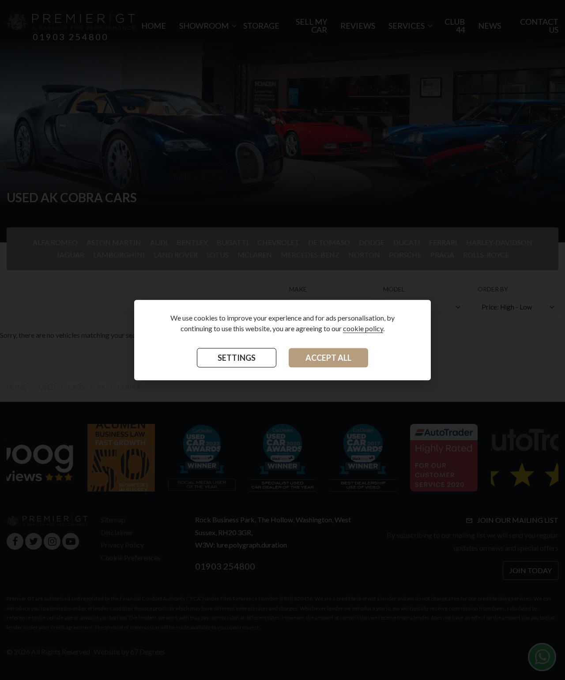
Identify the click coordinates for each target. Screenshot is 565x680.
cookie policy (363, 328)
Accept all (328, 358)
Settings (237, 358)
